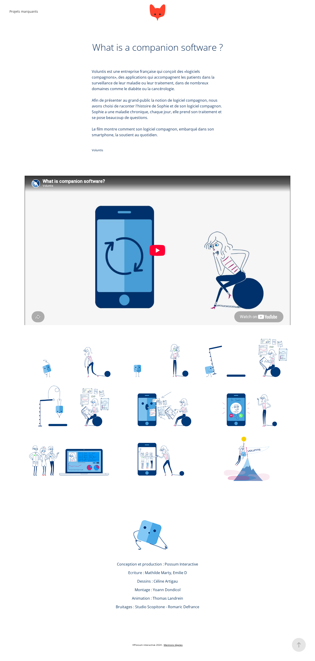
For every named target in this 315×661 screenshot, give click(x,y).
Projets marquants (23, 11)
